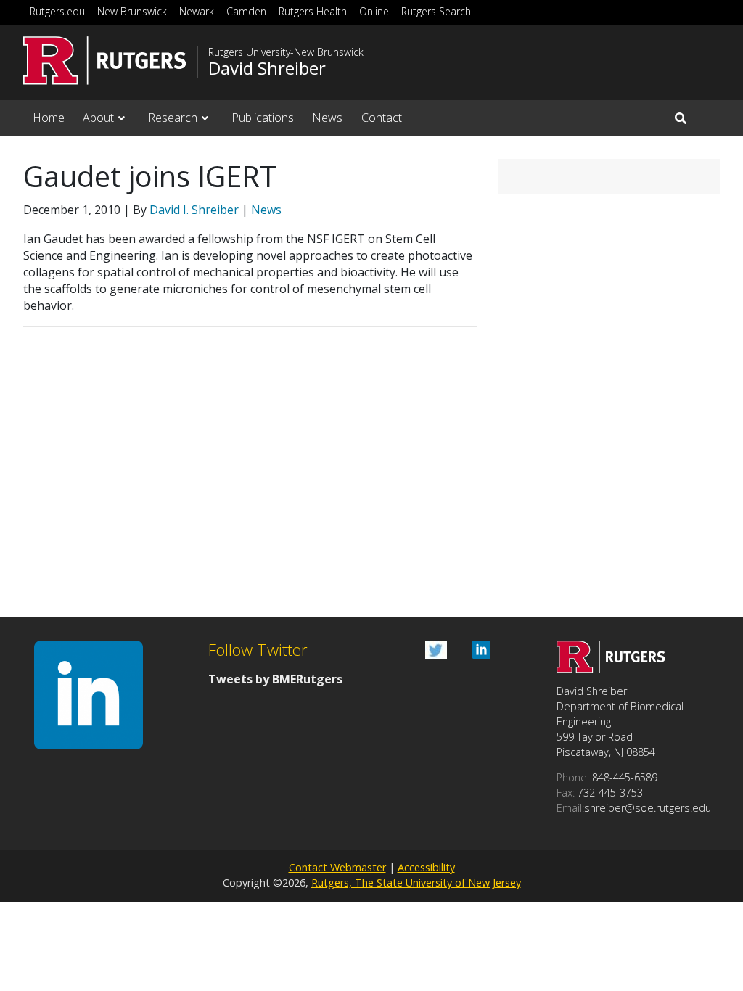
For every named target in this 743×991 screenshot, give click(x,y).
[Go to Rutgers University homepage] (104, 60)
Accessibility (426, 867)
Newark (196, 11)
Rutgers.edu (57, 11)
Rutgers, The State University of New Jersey (416, 882)
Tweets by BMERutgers (275, 679)
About (98, 118)
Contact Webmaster (337, 867)
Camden (246, 11)
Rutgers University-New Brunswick (286, 52)
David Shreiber (267, 68)
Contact (381, 118)
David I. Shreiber (195, 210)
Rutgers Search (436, 11)
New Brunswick (132, 11)
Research (172, 118)
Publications (262, 118)
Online (374, 11)
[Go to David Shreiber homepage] (611, 668)
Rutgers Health (313, 11)
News (327, 118)
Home (49, 118)
